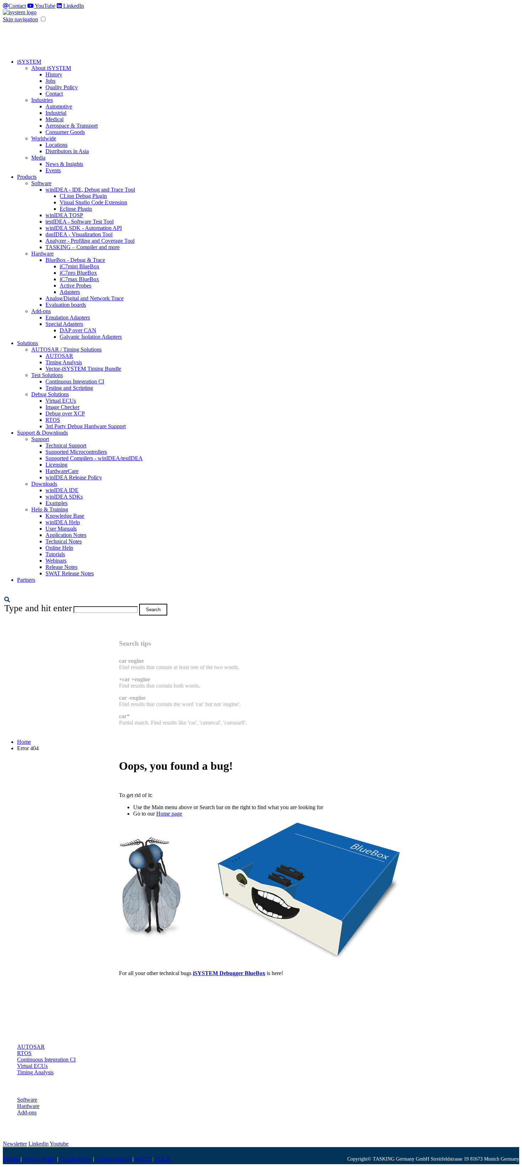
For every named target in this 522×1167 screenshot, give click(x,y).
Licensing (56, 465)
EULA (162, 1159)
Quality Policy (61, 87)
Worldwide (43, 138)
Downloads (44, 484)
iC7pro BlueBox (78, 273)
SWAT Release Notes (69, 573)
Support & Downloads (42, 433)
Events (53, 170)
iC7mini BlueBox (79, 266)
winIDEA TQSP (64, 215)
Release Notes (61, 567)
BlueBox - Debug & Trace (75, 260)
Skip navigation (20, 19)
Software (41, 183)
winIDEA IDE (61, 490)
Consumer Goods (65, 132)
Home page (169, 814)
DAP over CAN (78, 330)
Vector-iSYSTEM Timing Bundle (83, 369)
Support (40, 439)
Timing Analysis (63, 362)
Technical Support (65, 445)
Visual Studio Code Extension (93, 202)
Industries (42, 100)
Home (24, 742)
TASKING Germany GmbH (401, 1159)
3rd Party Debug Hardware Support (85, 426)
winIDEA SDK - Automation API (83, 228)
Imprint (11, 1159)
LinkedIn (73, 6)
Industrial (55, 113)
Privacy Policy (39, 1159)
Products (27, 177)
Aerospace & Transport (71, 126)
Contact (17, 6)
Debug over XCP (65, 413)
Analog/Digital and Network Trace (84, 298)
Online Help (59, 548)
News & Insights (64, 164)
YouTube (44, 6)
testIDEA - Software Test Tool (79, 222)
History (53, 74)
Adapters (70, 292)
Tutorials (55, 554)
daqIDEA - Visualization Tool (79, 234)
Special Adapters (64, 324)
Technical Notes (63, 541)
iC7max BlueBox (79, 279)
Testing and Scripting (69, 388)
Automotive (58, 106)
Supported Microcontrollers (76, 452)
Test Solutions (47, 375)
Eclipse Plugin (76, 209)
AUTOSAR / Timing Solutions (66, 349)
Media (38, 158)
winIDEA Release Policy (73, 477)
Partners (26, 580)
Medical (54, 119)
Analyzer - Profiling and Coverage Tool (90, 241)
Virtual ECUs (60, 401)
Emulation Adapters (67, 317)
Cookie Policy (76, 1159)
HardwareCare (61, 471)
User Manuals (61, 529)
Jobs (50, 81)
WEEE (143, 1159)
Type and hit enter (38, 608)
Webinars (55, 561)
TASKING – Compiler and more (82, 247)
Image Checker (62, 407)
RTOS (52, 420)
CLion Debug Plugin (83, 196)
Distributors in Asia (67, 151)
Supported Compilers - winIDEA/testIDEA (94, 458)
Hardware (42, 254)
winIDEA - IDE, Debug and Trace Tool (90, 190)
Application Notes (65, 535)
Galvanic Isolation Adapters (91, 337)
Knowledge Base (64, 516)
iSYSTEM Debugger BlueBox (229, 973)
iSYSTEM (29, 62)
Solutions (27, 343)
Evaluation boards (65, 305)
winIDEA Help (62, 522)
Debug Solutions (50, 394)
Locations (56, 145)
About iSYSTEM (51, 68)
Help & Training (49, 509)
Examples (56, 503)
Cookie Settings (113, 1159)
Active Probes (75, 286)
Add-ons (41, 311)
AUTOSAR (59, 356)
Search (153, 609)
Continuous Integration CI (74, 381)
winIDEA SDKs (64, 497)
